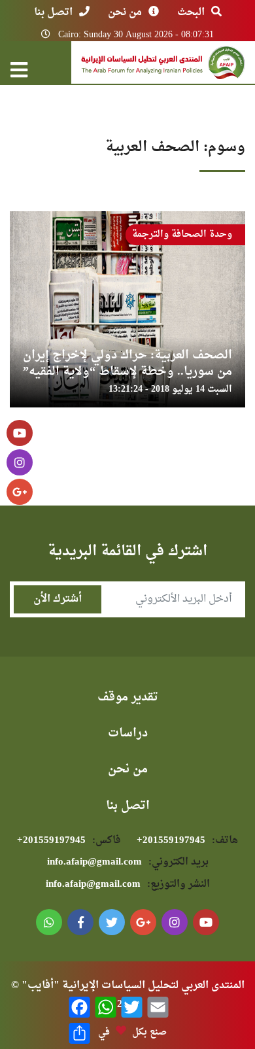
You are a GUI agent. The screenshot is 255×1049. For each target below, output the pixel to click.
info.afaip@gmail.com (128, 862)
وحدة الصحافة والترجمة (182, 234)
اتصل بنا (53, 12)
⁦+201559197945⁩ (187, 841)
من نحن (125, 12)
